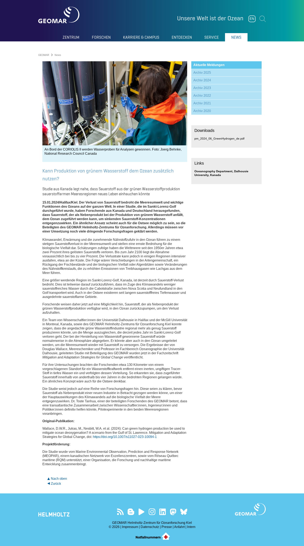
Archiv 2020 (202, 111)
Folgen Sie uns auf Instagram (152, 511)
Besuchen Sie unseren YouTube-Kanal (141, 511)
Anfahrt (179, 527)
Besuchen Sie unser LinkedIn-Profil (162, 511)
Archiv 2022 (202, 95)
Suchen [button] (263, 19)
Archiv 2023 (202, 88)
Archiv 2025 (202, 72)
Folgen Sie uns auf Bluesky (183, 511)
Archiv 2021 (202, 103)
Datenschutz (150, 527)
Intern (191, 527)
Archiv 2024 (202, 80)
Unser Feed (120, 511)
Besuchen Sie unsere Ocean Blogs (131, 511)
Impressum (130, 527)
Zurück (56, 483)
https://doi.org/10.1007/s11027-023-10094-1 (125, 437)
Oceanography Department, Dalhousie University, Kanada (221, 173)
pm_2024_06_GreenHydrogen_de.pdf (219, 138)
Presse (167, 527)
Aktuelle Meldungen (209, 65)
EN (252, 18)
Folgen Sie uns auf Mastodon (173, 511)
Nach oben (59, 478)
